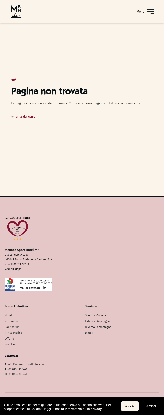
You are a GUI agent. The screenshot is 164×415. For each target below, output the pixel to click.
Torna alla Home (23, 116)
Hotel (8, 315)
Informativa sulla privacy (83, 409)
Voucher (10, 344)
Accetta (130, 406)
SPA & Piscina (13, 333)
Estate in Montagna (97, 321)
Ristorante (11, 321)
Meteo (89, 333)
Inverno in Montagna (98, 327)
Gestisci (150, 406)
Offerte (9, 338)
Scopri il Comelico (96, 315)
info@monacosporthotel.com (26, 364)
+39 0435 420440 (17, 369)
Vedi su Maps (14, 269)
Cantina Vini (12, 327)
